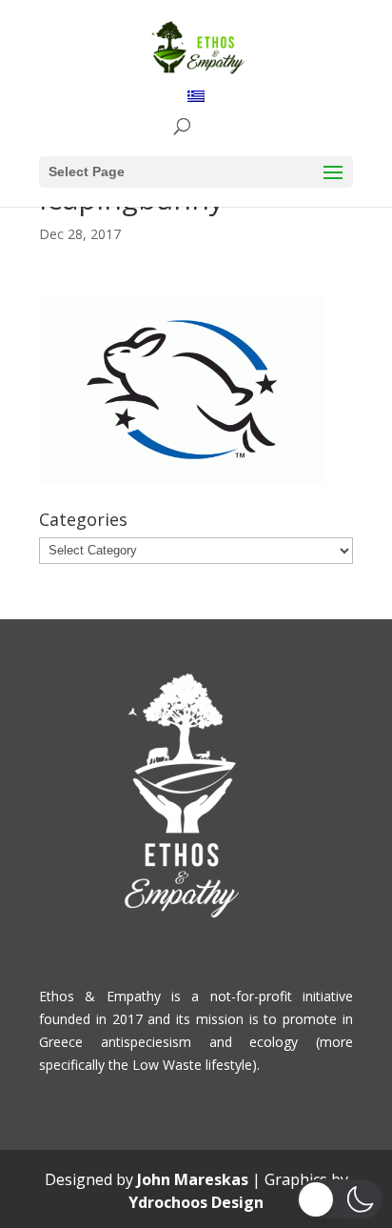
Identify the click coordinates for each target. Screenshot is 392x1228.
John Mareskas (192, 1179)
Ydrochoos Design (196, 1202)
